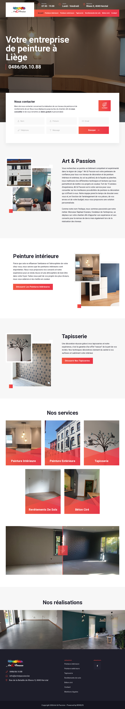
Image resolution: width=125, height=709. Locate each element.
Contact (114, 13)
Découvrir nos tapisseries (77, 361)
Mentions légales (71, 692)
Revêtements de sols (92, 13)
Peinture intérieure (51, 13)
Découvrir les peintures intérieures (33, 287)
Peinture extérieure (67, 13)
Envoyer (92, 130)
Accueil (40, 13)
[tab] (103, 105)
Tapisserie (79, 13)
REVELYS (80, 705)
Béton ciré (106, 13)
